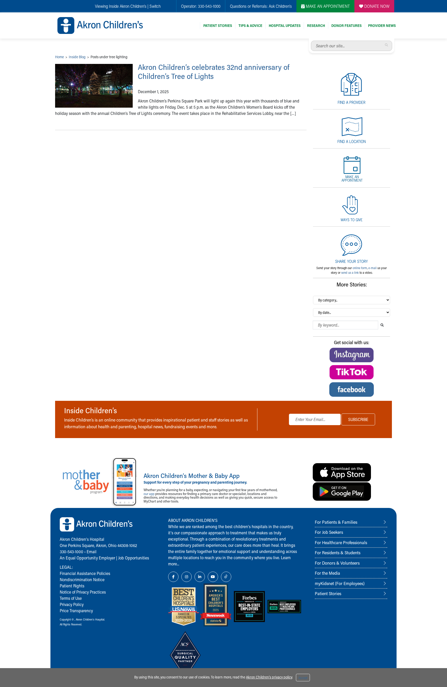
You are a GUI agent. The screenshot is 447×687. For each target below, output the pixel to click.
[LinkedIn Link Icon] (200, 577)
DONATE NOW (376, 6)
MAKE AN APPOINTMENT (327, 6)
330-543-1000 (209, 6)
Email (91, 551)
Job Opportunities (133, 557)
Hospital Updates (285, 25)
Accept (303, 678)
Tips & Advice (250, 25)
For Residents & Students (337, 552)
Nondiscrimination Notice (82, 579)
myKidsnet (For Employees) (339, 583)
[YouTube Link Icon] (213, 577)
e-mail (372, 268)
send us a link (350, 272)
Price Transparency (76, 610)
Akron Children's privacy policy (269, 677)
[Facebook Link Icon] (173, 577)
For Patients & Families (336, 522)
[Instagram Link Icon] (186, 577)
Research (316, 25)
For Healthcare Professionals (341, 542)
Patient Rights (72, 585)
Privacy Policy (72, 604)
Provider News (382, 25)
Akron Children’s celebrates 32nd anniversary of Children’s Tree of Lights (213, 71)
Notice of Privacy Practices (83, 592)
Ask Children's (280, 6)
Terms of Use (71, 598)
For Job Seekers (329, 532)
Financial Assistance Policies (85, 573)
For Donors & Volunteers (337, 563)
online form (360, 268)
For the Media (327, 573)
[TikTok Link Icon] (226, 577)
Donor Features (346, 25)
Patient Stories (217, 25)
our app (149, 493)
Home (59, 56)
